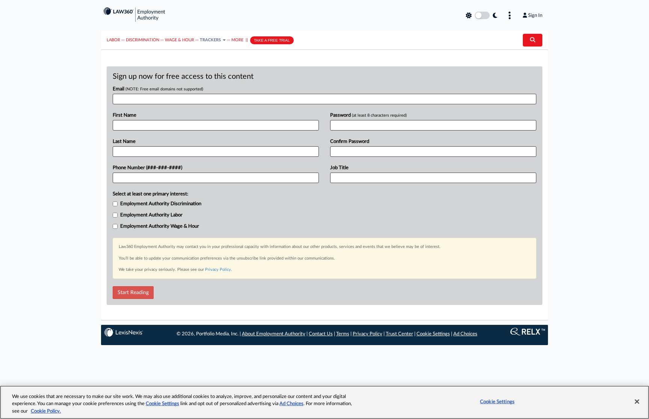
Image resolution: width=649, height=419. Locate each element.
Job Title (339, 167)
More (237, 40)
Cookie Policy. (46, 411)
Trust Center (399, 334)
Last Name (124, 141)
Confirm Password (349, 141)
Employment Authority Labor (151, 215)
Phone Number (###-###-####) (147, 167)
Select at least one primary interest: (150, 194)
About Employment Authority (273, 334)
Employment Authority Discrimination (160, 203)
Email (158, 89)
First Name (124, 115)
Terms (342, 334)
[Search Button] (532, 40)
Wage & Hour (179, 40)
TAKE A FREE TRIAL (272, 40)
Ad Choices (465, 334)
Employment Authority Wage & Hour (159, 226)
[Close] (637, 401)
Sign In (535, 15)
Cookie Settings (433, 334)
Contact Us (321, 334)
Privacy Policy (218, 269)
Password (368, 115)
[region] (324, 402)
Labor (113, 40)
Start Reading (133, 292)
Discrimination (142, 40)
